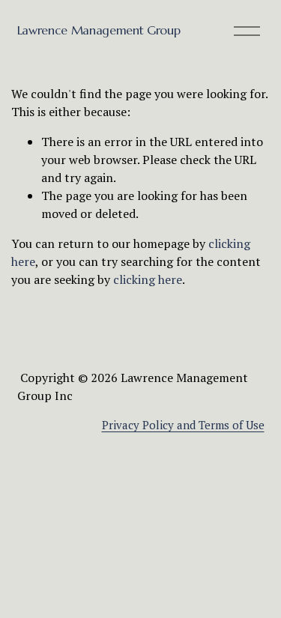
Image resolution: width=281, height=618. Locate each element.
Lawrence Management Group (99, 29)
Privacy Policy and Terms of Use (183, 424)
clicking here (147, 279)
